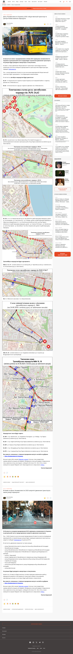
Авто (44, 648)
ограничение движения (17, 609)
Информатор (12, 69)
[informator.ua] (3, 1)
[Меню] (70, 1)
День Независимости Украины (14, 456)
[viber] (43, 642)
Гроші (26, 1)
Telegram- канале (23, 459)
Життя (13, 1)
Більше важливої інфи (62, 254)
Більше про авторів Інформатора (62, 189)
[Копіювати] (50, 24)
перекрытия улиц (29, 609)
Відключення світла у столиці (39, 8)
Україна (9, 1)
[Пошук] (67, 1)
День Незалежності (30, 482)
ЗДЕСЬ (42, 465)
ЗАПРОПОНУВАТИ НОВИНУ (36, 624)
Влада (17, 1)
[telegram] (39, 642)
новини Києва (6, 482)
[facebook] (30, 642)
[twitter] (36, 642)
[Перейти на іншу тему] (63, 1)
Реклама (45, 1)
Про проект (40, 1)
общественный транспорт (18, 482)
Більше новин (62, 96)
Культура (21, 1)
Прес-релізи (34, 1)
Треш (29, 1)
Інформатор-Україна (31, 648)
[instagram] (33, 642)
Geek (37, 648)
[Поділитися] (48, 24)
